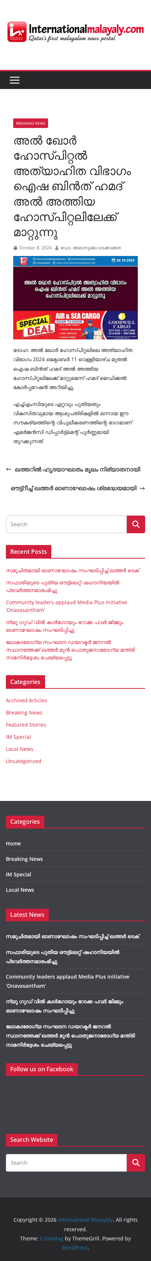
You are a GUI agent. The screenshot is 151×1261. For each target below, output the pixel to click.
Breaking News (30, 123)
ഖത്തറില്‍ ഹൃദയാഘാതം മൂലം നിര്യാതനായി (77, 469)
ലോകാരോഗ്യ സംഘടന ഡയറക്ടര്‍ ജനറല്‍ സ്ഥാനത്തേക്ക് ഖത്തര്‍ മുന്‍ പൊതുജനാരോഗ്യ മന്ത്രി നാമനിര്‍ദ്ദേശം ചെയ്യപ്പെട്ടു (70, 649)
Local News (19, 748)
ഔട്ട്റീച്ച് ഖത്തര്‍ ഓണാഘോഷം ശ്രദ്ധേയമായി (73, 488)
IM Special (18, 736)
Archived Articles (26, 700)
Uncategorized (23, 761)
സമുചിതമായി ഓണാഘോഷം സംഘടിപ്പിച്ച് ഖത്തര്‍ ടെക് (72, 570)
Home (13, 843)
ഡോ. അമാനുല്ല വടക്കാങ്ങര (90, 248)
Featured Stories (26, 724)
